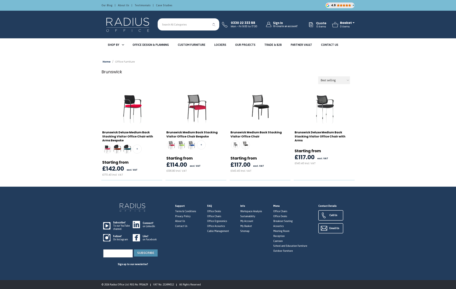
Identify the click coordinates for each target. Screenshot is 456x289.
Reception (279, 236)
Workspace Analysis (251, 211)
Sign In (285, 24)
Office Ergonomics (217, 221)
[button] (115, 45)
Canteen (278, 241)
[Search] (214, 24)
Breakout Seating (283, 221)
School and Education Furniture (290, 245)
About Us (123, 5)
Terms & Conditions (185, 211)
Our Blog (107, 5)
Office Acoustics (216, 226)
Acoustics (278, 226)
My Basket (246, 226)
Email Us (334, 228)
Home (107, 61)
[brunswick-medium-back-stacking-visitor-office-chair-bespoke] (195, 106)
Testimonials (143, 5)
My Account (246, 221)
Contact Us (181, 226)
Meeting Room (281, 231)
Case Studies (164, 5)
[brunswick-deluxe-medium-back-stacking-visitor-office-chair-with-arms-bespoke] (131, 106)
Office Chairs (214, 216)
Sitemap (245, 231)
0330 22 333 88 (243, 23)
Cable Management (218, 231)
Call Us (333, 215)
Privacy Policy (183, 216)
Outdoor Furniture (283, 250)
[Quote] (311, 25)
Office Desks (214, 211)
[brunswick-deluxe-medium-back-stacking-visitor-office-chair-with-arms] (324, 106)
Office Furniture (125, 61)
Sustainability (247, 216)
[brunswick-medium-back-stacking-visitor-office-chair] (260, 106)
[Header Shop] (128, 24)
